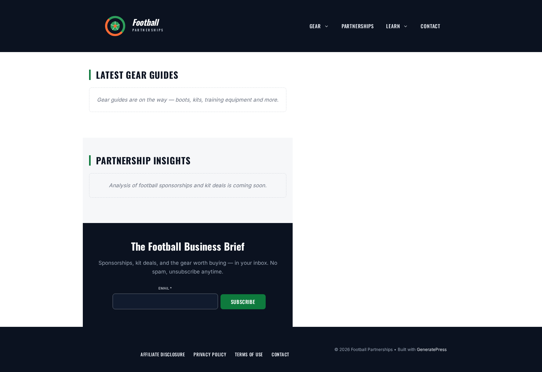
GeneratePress (432, 349)
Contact (430, 26)
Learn (393, 26)
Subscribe (243, 302)
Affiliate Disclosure (163, 354)
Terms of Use (249, 354)
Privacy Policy (210, 354)
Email (165, 288)
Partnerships (358, 26)
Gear (315, 26)
